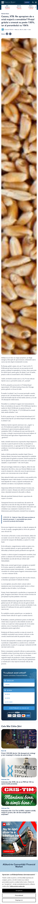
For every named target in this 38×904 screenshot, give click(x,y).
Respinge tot (19, 900)
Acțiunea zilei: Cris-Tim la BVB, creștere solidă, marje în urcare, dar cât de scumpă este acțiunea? (18, 812)
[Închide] (36, 874)
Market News (5, 14)
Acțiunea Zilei (5, 779)
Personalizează (19, 895)
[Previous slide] (2, 7)
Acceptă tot (19, 890)
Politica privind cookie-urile (17, 886)
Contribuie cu (19, 708)
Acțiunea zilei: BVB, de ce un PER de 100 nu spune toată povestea (17, 783)
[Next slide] (35, 7)
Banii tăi (3, 751)
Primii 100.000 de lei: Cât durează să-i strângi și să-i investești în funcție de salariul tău (18, 754)
